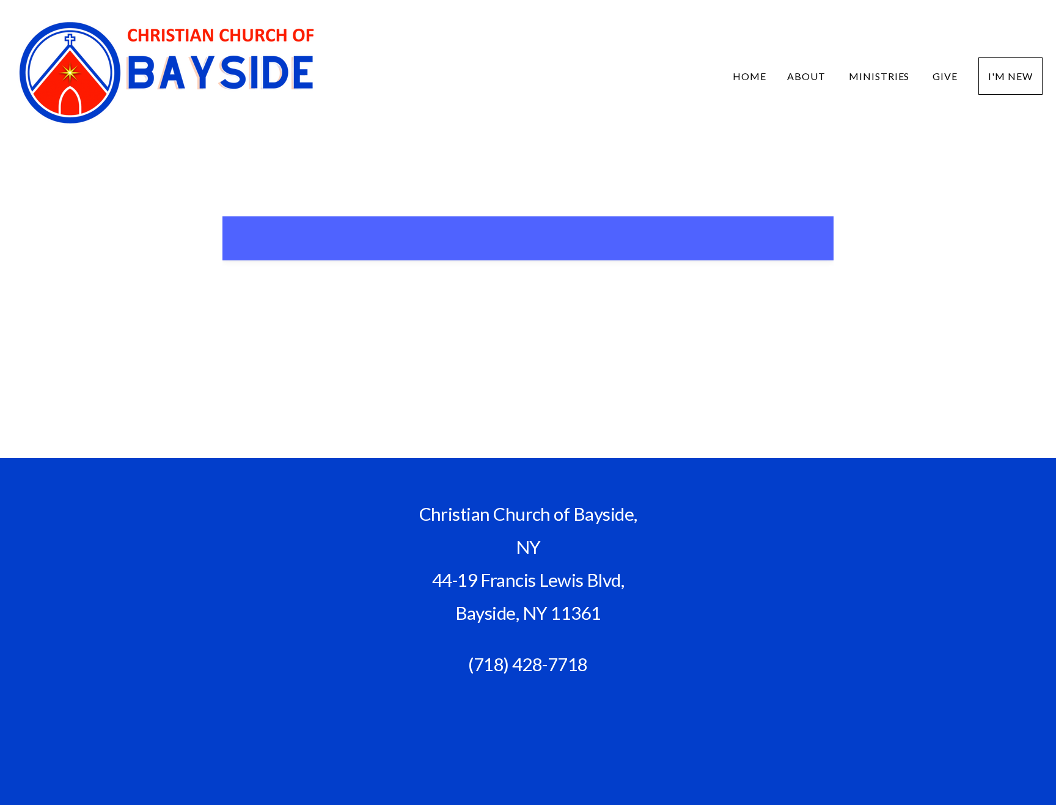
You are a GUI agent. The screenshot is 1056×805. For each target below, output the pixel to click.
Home (749, 76)
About (807, 76)
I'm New (1010, 76)
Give (945, 76)
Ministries (880, 76)
